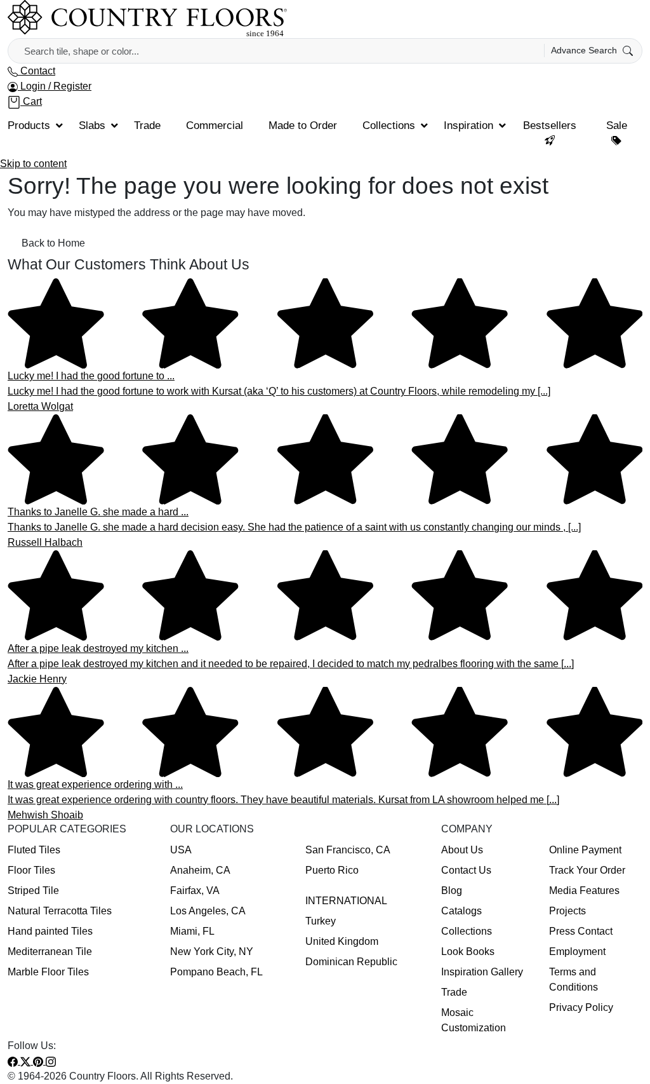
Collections (466, 931)
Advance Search (585, 50)
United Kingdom (341, 941)
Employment (577, 951)
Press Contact (581, 931)
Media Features (584, 890)
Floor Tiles (31, 870)
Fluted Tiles (34, 849)
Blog (451, 890)
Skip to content (33, 163)
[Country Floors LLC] (147, 18)
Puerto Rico (332, 870)
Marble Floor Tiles (48, 971)
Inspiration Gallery (482, 971)
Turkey (320, 921)
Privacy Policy (581, 1007)
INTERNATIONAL (346, 900)
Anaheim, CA (200, 870)
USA (181, 849)
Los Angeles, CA (208, 910)
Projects (567, 910)
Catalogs (461, 910)
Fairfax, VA (195, 890)
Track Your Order (587, 870)
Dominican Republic (351, 961)
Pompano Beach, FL (216, 971)
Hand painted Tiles (50, 931)
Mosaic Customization (473, 1020)
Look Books (467, 951)
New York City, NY (211, 951)
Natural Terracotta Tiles (60, 910)
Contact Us (466, 870)
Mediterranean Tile (50, 951)
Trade (454, 992)
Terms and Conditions (573, 979)
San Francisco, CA (347, 849)
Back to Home (53, 243)
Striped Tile (33, 890)
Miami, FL (192, 931)
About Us (462, 849)
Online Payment (585, 849)
